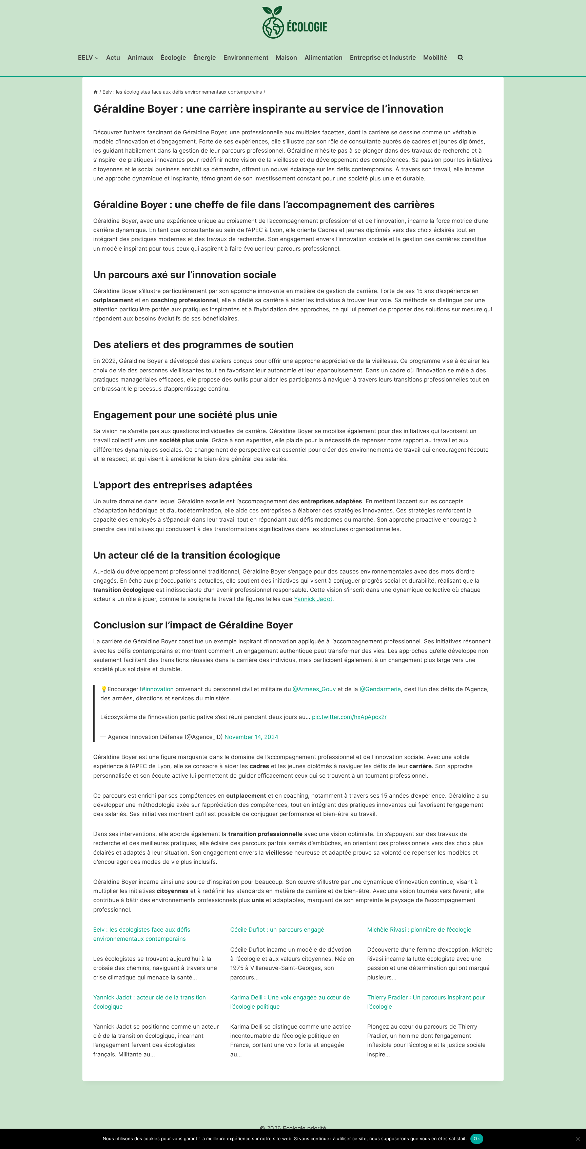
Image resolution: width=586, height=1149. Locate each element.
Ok (477, 1138)
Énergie (204, 57)
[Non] (577, 1138)
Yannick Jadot (313, 599)
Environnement (246, 57)
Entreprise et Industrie (383, 57)
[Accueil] (95, 92)
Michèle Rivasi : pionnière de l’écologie (419, 929)
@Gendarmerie (380, 689)
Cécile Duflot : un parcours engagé (277, 929)
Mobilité (435, 57)
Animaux (140, 57)
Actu (113, 57)
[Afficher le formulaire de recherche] (460, 58)
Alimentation (324, 57)
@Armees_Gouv (314, 689)
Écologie (173, 57)
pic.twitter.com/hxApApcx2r (349, 717)
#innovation (158, 689)
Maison (286, 57)
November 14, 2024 (251, 737)
